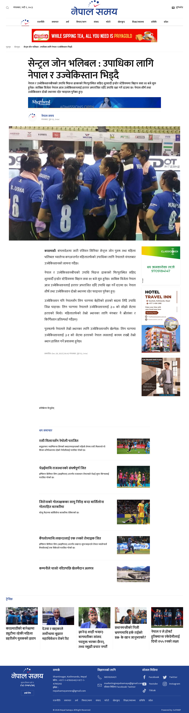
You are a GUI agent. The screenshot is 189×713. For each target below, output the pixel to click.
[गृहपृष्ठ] (25, 22)
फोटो (108, 22)
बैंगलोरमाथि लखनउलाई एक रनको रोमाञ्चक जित (70, 538)
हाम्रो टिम (27, 693)
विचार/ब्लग (81, 22)
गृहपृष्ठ (8, 47)
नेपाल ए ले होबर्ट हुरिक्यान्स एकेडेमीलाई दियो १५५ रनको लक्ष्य (165, 636)
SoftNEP (177, 710)
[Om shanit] (161, 377)
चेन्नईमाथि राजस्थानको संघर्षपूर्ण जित (62, 468)
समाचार (55, 22)
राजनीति (40, 22)
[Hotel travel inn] (161, 321)
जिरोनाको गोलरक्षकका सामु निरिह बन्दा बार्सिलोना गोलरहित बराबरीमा (71, 504)
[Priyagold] (94, 35)
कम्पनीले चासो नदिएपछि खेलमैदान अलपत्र (66, 568)
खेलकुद (121, 22)
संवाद (96, 22)
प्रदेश (166, 22)
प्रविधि (154, 22)
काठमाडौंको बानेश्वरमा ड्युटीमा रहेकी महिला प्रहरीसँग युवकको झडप (21, 633)
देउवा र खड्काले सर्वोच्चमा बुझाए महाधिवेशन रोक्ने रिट (55, 634)
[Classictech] (161, 266)
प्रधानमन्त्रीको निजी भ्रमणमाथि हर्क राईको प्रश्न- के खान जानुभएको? (131, 633)
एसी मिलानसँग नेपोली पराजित (58, 441)
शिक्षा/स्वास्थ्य (138, 22)
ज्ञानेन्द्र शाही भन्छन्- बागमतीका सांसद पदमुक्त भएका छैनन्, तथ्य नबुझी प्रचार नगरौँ (93, 639)
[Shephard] (94, 103)
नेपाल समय (47, 115)
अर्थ (67, 22)
